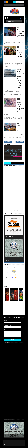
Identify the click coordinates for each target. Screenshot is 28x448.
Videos (6, 286)
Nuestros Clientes (9, 214)
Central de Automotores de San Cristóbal (12, 435)
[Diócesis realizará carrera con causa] (10, 124)
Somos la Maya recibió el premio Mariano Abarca (19, 53)
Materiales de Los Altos (10, 236)
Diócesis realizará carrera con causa (20, 127)
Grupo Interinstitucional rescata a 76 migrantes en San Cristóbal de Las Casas (20, 79)
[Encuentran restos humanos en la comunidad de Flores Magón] (10, 100)
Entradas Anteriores (19, 141)
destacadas (18, 69)
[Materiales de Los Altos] (14, 217)
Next (22, 429)
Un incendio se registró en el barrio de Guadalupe (20, 33)
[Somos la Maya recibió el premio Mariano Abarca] (10, 48)
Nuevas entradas (8, 141)
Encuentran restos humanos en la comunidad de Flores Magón (20, 106)
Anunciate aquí (8, 419)
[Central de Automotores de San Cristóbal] (14, 240)
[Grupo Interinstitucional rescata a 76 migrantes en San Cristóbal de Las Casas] (10, 70)
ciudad (18, 27)
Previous (5, 429)
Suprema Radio (15, 210)
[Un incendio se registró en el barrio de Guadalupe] (10, 28)
